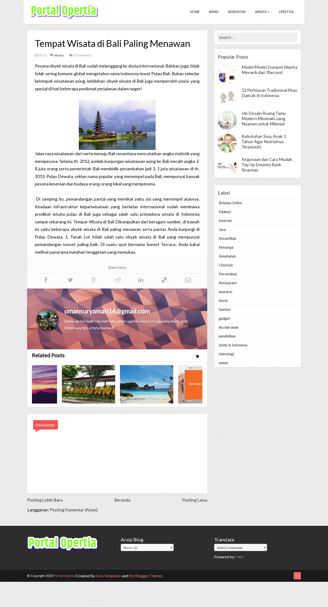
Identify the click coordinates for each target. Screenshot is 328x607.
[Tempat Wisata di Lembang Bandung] (62, 384)
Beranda (122, 500)
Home (195, 12)
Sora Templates (108, 575)
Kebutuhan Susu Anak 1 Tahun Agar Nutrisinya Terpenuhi (264, 141)
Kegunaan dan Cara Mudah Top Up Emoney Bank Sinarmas (267, 164)
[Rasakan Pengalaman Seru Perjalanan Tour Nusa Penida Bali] (120, 384)
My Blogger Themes (146, 575)
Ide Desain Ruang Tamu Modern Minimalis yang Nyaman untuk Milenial (264, 118)
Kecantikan (228, 238)
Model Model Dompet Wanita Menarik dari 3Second (269, 69)
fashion (225, 309)
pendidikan (227, 336)
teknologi (226, 354)
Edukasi (225, 211)
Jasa (222, 229)
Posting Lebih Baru (45, 500)
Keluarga (226, 247)
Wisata (261, 12)
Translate (252, 556)
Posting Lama (194, 500)
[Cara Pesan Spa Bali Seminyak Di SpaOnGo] (178, 384)
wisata (59, 55)
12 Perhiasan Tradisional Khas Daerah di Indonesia (269, 92)
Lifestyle (286, 12)
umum (223, 363)
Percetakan (228, 274)
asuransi (225, 291)
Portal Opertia (64, 576)
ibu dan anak (228, 327)
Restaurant (228, 283)
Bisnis (214, 12)
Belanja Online (230, 203)
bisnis (223, 300)
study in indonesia (233, 345)
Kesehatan (236, 12)
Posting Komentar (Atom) (74, 509)
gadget (224, 318)
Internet (225, 220)
